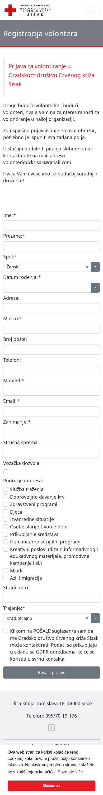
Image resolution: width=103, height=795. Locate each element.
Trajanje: (14, 608)
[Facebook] (51, 727)
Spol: (10, 256)
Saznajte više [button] (70, 772)
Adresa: (11, 298)
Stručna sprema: (21, 442)
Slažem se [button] (51, 785)
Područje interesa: (23, 480)
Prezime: (14, 236)
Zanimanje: (16, 422)
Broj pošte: (15, 339)
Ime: (9, 215)
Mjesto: (12, 318)
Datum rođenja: (21, 277)
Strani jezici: (16, 587)
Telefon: (12, 360)
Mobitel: (13, 380)
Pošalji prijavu (51, 672)
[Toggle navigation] (92, 10)
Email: (11, 401)
